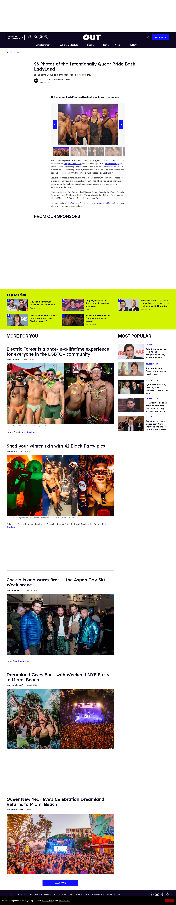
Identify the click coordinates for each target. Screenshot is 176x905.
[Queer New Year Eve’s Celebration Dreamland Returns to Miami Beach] (60, 844)
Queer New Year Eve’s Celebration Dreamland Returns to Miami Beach (55, 802)
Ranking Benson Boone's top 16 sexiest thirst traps (157, 371)
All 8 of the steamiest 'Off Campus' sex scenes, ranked (98, 318)
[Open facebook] (30, 37)
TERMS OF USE (98, 894)
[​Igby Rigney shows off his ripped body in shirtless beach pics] (73, 304)
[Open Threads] (41, 37)
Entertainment (43, 45)
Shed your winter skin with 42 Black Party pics (56, 446)
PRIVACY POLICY (82, 894)
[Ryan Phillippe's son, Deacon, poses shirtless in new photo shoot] (131, 387)
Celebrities (152, 345)
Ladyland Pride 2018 (72, 163)
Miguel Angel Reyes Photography (56, 79)
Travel (106, 45)
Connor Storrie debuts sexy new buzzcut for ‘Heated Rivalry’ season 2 (44, 318)
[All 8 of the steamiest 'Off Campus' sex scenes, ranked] (73, 319)
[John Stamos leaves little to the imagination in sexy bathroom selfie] (131, 351)
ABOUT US (22, 894)
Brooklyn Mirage (112, 163)
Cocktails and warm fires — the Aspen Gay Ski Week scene (56, 582)
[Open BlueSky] (35, 37)
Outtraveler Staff (16, 685)
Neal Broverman (16, 590)
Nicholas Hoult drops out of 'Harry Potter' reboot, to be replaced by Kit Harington (155, 303)
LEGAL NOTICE (113, 894)
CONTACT (11, 894)
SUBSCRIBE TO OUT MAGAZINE (14, 37)
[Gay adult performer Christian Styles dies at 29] (17, 304)
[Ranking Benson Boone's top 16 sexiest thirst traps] (131, 369)
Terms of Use (64, 901)
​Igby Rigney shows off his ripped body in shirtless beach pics (98, 303)
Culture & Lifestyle (69, 45)
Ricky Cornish (14, 359)
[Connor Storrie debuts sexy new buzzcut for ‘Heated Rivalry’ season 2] (17, 319)
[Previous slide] (55, 124)
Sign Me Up (161, 37)
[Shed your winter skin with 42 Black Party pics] (60, 485)
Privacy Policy (48, 901)
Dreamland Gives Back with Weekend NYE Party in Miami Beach (58, 677)
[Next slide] (121, 124)
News (117, 45)
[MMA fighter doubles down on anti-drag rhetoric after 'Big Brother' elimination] (131, 405)
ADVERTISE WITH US (63, 894)
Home (9, 53)
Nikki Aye (13, 451)
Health (90, 45)
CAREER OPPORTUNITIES (40, 894)
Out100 (133, 45)
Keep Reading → (29, 432)
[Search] (148, 37)
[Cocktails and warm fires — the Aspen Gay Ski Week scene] (60, 624)
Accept (169, 901)
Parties (16, 53)
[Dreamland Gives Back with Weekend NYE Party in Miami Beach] (60, 719)
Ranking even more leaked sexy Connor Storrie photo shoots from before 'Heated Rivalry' (156, 427)
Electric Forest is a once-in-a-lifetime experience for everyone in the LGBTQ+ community (58, 351)
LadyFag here (73, 203)
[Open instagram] (46, 37)
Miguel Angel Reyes (105, 203)
